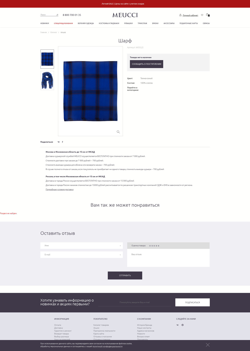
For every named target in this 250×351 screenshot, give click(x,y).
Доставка (58, 328)
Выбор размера (61, 336)
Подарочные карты (189, 23)
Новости (141, 334)
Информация (61, 319)
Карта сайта (98, 334)
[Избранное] (202, 15)
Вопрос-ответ (143, 336)
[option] (90, 91)
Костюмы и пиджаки (109, 23)
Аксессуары (169, 23)
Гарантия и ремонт (62, 331)
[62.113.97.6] (125, 14)
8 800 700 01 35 (72, 14)
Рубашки (128, 23)
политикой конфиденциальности (108, 346)
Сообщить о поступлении (146, 64)
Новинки (44, 23)
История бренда (144, 325)
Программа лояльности (104, 331)
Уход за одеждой (62, 339)
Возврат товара (61, 334)
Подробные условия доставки (59, 189)
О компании (144, 319)
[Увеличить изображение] (118, 132)
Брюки (155, 23)
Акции (96, 328)
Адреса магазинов (145, 331)
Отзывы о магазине (102, 336)
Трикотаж (142, 23)
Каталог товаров (101, 325)
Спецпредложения (63, 23)
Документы (142, 339)
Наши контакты (144, 328)
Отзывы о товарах (101, 339)
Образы (206, 23)
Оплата (57, 325)
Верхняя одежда (86, 23)
